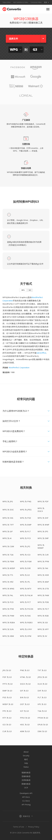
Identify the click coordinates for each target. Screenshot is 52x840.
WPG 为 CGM (8, 546)
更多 (45, 2)
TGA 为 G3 (42, 711)
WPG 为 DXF (43, 518)
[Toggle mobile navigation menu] (47, 9)
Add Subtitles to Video (20, 2)
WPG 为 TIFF (8, 525)
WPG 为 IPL (25, 582)
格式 (26, 759)
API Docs (26, 797)
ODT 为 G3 (25, 704)
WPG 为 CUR (43, 555)
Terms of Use (18, 827)
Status (26, 767)
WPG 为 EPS (43, 531)
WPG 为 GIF (8, 531)
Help (26, 763)
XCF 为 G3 (24, 711)
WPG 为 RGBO (26, 622)
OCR (26, 787)
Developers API (26, 793)
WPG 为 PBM (8, 561)
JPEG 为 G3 (42, 677)
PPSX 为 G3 (25, 718)
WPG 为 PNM (8, 616)
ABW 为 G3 (25, 731)
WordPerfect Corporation (19, 367)
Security (26, 755)
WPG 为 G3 (25, 575)
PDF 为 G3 (7, 677)
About (26, 752)
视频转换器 (26, 772)
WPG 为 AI (7, 538)
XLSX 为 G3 (42, 684)
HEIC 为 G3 (25, 724)
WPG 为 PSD (25, 518)
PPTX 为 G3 (8, 684)
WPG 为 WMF (43, 525)
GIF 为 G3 (24, 690)
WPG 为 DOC (8, 509)
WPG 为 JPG (8, 501)
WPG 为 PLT (25, 531)
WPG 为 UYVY (26, 629)
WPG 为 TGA (8, 555)
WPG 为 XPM (25, 636)
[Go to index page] (12, 8)
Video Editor (7, 2)
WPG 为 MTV (25, 588)
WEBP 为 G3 (8, 704)
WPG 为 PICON (26, 609)
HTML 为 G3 (25, 677)
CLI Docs (26, 801)
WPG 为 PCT (25, 602)
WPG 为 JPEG (25, 509)
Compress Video (36, 2)
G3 (30, 290)
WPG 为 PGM (26, 561)
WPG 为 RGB (43, 616)
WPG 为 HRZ (8, 582)
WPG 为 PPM (43, 561)
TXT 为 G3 (42, 670)
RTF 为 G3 (7, 718)
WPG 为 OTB (43, 588)
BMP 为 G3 (7, 690)
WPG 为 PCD (8, 602)
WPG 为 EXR (25, 568)
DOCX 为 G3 (25, 684)
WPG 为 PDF (43, 501)
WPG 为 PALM (26, 595)
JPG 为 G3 (7, 670)
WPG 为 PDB (43, 602)
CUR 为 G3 (7, 731)
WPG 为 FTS (8, 575)
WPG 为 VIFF (43, 629)
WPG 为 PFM (8, 609)
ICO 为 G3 (7, 724)
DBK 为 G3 (42, 731)
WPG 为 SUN (8, 629)
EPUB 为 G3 (43, 724)
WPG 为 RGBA (9, 622)
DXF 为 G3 (42, 690)
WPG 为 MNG (8, 588)
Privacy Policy (33, 827)
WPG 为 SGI (43, 622)
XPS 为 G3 (42, 704)
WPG (23, 290)
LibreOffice (41, 353)
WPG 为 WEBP (9, 568)
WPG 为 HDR (43, 575)
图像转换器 (26, 784)
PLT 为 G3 (42, 697)
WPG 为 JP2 (25, 546)
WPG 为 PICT (43, 609)
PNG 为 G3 (24, 670)
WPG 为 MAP (43, 582)
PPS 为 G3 (7, 711)
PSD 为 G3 (7, 697)
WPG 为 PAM (43, 595)
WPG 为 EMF (43, 538)
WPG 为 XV (42, 636)
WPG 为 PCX (25, 538)
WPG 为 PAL (8, 595)
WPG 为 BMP (26, 525)
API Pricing (26, 804)
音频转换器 (26, 776)
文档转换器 (26, 780)
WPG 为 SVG (8, 518)
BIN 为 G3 (24, 697)
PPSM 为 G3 (43, 718)
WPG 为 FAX (43, 568)
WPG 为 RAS (25, 616)
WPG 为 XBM (8, 636)
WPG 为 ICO (25, 555)
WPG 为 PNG (25, 501)
